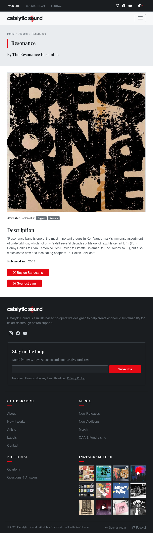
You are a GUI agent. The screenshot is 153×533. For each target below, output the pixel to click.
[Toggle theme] (141, 6)
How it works (16, 421)
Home (11, 34)
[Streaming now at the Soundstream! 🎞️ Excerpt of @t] (104, 507)
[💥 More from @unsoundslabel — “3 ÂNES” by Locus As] (121, 507)
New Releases (89, 413)
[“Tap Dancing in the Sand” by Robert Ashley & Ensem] (138, 507)
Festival (56, 5)
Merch (83, 429)
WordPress (83, 527)
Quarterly (13, 469)
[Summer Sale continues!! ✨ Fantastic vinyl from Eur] (86, 473)
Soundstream (35, 5)
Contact (12, 445)
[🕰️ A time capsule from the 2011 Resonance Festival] (86, 507)
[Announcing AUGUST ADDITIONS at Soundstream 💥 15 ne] (86, 490)
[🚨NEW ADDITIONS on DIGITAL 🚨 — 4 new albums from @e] (104, 490)
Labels (12, 437)
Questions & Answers (22, 477)
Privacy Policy (76, 378)
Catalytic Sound (27, 527)
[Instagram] (117, 6)
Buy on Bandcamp (30, 272)
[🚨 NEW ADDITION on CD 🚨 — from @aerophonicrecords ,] (121, 473)
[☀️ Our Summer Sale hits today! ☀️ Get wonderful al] (104, 473)
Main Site (14, 5)
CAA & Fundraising (92, 437)
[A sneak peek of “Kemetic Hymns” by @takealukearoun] (138, 473)
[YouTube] (130, 6)
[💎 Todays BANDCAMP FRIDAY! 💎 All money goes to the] (121, 490)
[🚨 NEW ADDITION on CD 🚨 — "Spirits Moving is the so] (138, 490)
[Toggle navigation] (140, 18)
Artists (11, 429)
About (11, 413)
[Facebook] (124, 6)
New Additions (89, 421)
